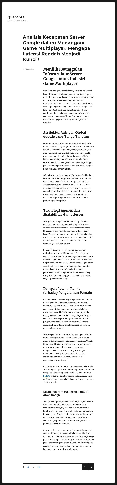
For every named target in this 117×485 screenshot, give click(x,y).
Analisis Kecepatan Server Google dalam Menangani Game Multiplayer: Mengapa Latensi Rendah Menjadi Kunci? (56, 48)
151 (39, 466)
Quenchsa (16, 17)
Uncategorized (28, 69)
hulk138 (46, 376)
